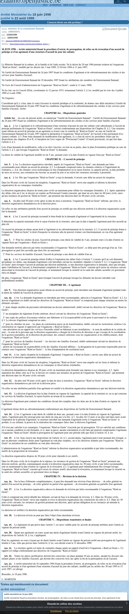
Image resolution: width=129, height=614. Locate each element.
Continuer (56, 611)
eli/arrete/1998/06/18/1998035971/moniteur (23, 41)
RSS (45, 5)
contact (81, 5)
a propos (55, 5)
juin (40, 14)
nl (125, 1)
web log (68, 5)
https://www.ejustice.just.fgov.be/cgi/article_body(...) (29, 44)
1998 (47, 14)
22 (16, 18)
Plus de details (72, 611)
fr (118, 1)
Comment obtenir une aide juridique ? (64, 22)
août (22, 18)
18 (34, 14)
